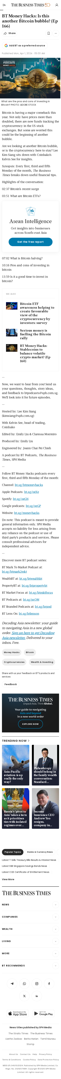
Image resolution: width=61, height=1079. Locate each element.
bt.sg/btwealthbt (30, 578)
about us (13, 1054)
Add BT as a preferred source (27, 45)
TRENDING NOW (14, 741)
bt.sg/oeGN (20, 499)
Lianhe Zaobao (14, 1038)
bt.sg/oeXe (31, 492)
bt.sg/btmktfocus (41, 592)
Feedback (11, 684)
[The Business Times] (27, 5)
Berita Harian (31, 1038)
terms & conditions (11, 1060)
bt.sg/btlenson (29, 613)
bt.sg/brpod (43, 606)
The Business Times (41, 1033)
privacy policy (45, 1054)
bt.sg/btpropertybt (34, 585)
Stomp (30, 1044)
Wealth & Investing (42, 662)
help (35, 1054)
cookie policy (29, 1060)
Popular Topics (13, 852)
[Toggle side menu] (4, 4)
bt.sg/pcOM (31, 599)
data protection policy (48, 1060)
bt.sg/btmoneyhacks (29, 485)
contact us (25, 1054)
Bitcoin (30, 652)
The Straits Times (18, 1033)
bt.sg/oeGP (33, 506)
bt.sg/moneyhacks (27, 513)
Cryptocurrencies (14, 662)
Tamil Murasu (48, 1038)
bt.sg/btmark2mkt (14, 571)
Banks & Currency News (40, 852)
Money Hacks (11, 652)
